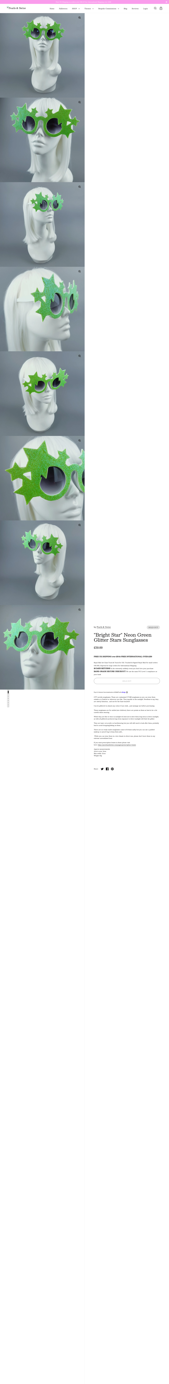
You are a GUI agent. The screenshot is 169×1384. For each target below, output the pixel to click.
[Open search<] (155, 8)
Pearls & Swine (104, 627)
